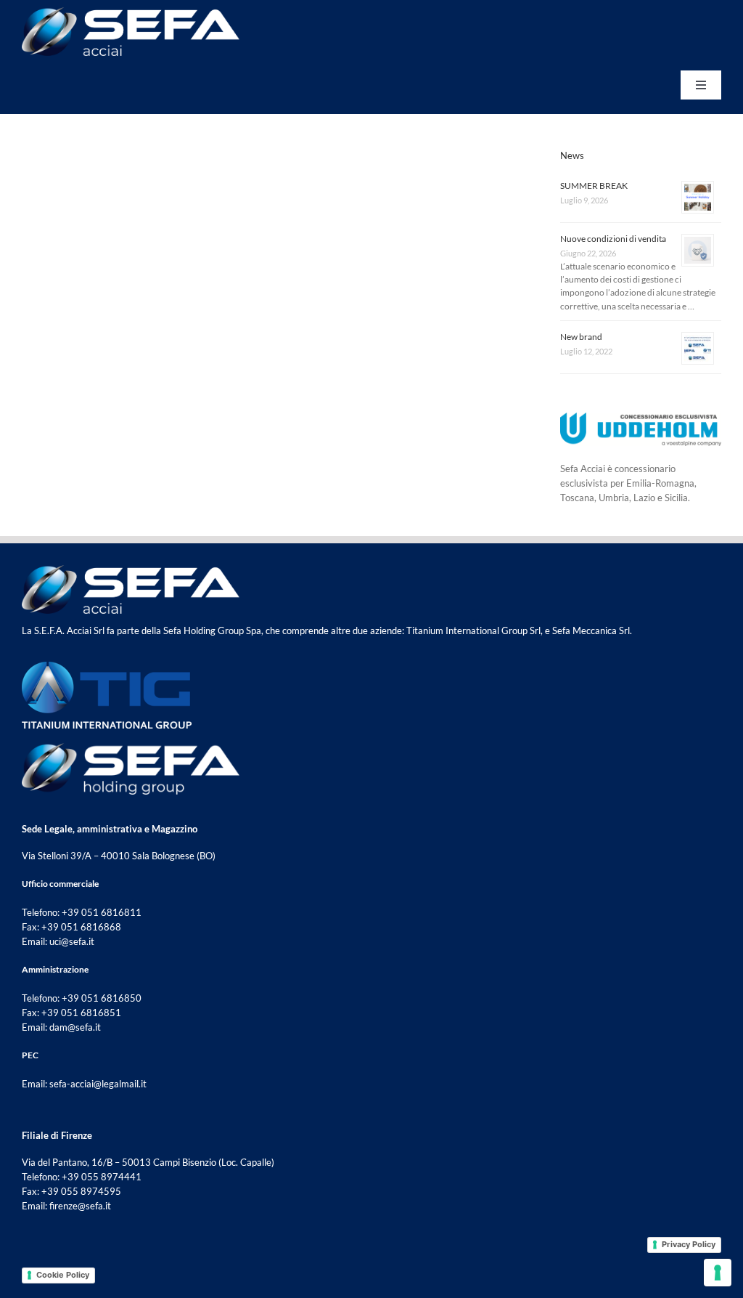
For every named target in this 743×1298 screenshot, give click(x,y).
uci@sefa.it (71, 941)
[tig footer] (107, 666)
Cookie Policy (62, 1275)
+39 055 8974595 (81, 1191)
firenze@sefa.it (80, 1206)
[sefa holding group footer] (130, 747)
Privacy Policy (688, 1244)
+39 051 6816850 (101, 998)
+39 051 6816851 (81, 1012)
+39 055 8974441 (101, 1177)
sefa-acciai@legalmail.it (98, 1084)
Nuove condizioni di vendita (613, 238)
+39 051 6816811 (101, 912)
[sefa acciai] (130, 11)
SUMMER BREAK (594, 185)
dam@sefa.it (75, 1027)
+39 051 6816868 (81, 927)
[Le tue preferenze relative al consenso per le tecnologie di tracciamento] (717, 1272)
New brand (581, 336)
